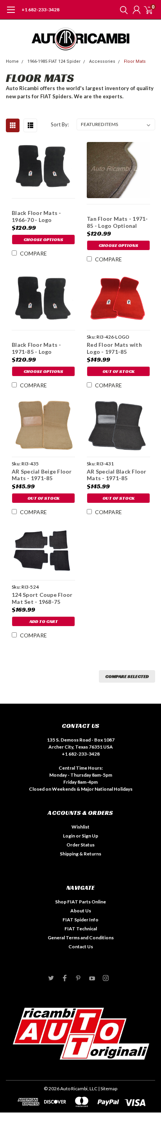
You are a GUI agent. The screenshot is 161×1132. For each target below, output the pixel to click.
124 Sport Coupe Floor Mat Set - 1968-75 (42, 598)
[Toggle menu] (10, 13)
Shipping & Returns (80, 854)
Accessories (102, 61)
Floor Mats (135, 61)
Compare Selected (127, 676)
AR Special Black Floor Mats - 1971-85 (117, 475)
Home (12, 61)
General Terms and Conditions (81, 937)
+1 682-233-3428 (40, 9)
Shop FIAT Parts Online (80, 902)
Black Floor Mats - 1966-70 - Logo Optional (36, 216)
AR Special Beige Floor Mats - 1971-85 (42, 475)
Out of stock (118, 371)
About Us (80, 911)
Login (69, 836)
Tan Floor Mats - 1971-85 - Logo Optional (117, 222)
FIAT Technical (80, 929)
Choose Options (43, 239)
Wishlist (80, 827)
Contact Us (80, 946)
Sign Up (90, 836)
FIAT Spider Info (80, 920)
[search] (122, 10)
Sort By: (60, 124)
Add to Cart (43, 621)
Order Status (80, 845)
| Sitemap (107, 1088)
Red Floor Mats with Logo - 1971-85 (114, 348)
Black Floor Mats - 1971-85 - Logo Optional (36, 348)
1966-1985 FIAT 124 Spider (53, 61)
